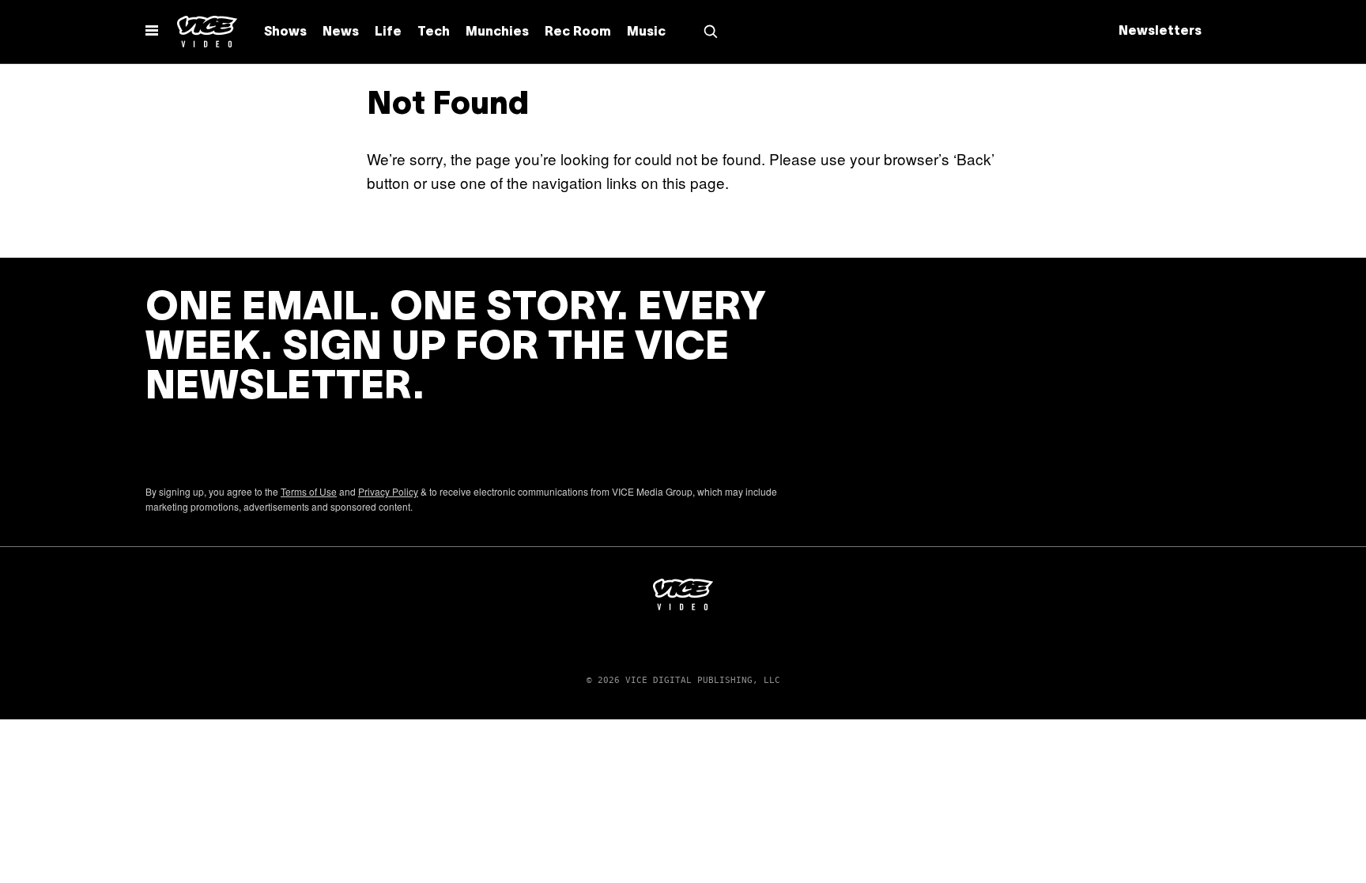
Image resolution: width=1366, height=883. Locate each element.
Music (646, 32)
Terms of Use (309, 491)
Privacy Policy (388, 491)
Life (388, 32)
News (341, 32)
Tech (433, 32)
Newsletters (1160, 31)
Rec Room (578, 32)
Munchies (497, 32)
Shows (285, 32)
